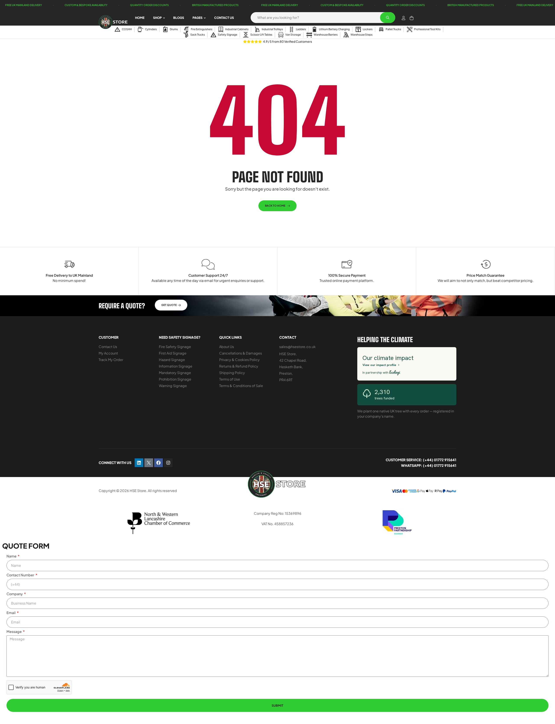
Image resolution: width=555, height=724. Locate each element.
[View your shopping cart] (411, 18)
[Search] (387, 17)
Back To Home (275, 205)
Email (11, 612)
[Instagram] (168, 462)
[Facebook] (158, 462)
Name (12, 556)
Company (15, 594)
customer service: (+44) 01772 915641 (421, 460)
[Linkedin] (139, 462)
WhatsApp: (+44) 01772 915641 (428, 465)
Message (14, 631)
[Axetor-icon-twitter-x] (148, 462)
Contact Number (21, 575)
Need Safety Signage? (180, 337)
